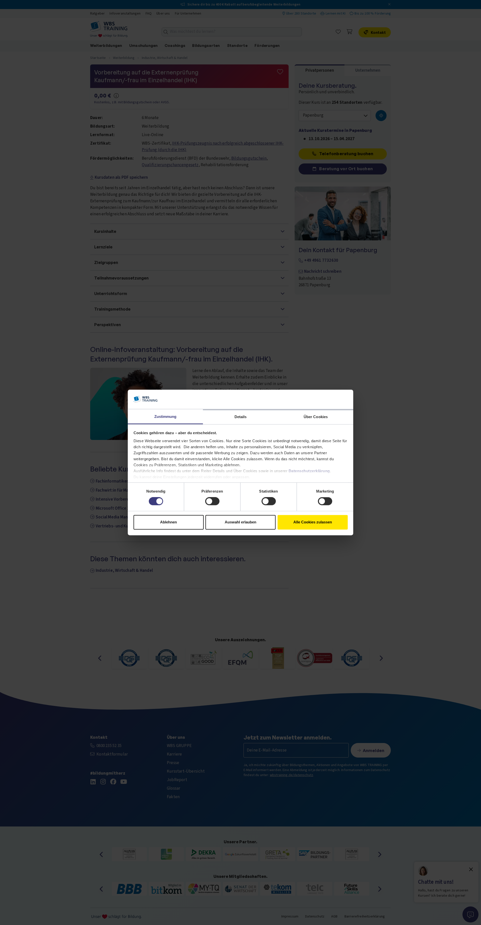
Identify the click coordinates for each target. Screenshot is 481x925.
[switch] (212, 501)
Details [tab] (240, 417)
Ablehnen (168, 522)
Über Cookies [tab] (316, 417)
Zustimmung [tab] (165, 416)
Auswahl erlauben (240, 522)
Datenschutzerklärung (309, 471)
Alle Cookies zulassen (312, 522)
